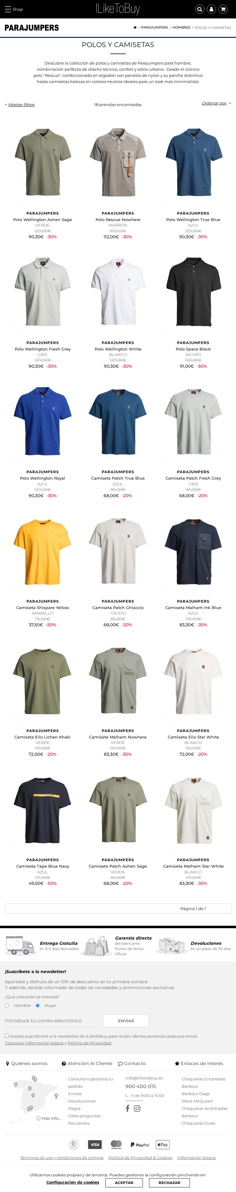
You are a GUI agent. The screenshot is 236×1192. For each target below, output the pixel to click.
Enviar (126, 1020)
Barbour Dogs (196, 1093)
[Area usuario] (211, 9)
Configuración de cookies (72, 1182)
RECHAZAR (169, 1183)
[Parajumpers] (32, 28)
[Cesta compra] (223, 9)
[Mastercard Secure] (116, 1144)
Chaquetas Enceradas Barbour (203, 1082)
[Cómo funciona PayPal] (140, 1144)
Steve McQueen (197, 1101)
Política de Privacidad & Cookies (140, 1157)
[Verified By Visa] (94, 1144)
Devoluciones (82, 1101)
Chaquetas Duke (198, 1123)
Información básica (196, 1157)
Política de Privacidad (89, 1042)
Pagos (74, 1108)
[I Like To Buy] (118, 8)
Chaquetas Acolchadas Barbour (204, 1112)
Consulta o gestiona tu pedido (90, 1082)
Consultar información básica (34, 1042)
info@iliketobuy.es (144, 1077)
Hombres (181, 28)
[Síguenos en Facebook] (128, 1108)
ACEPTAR (124, 1183)
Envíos (74, 1093)
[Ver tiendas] (33, 1098)
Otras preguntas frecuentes (84, 1119)
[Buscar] (199, 9)
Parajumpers (154, 28)
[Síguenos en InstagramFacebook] (138, 1108)
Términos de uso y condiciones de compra (62, 1157)
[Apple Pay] (163, 1144)
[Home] (133, 28)
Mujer (50, 1005)
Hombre (22, 1005)
